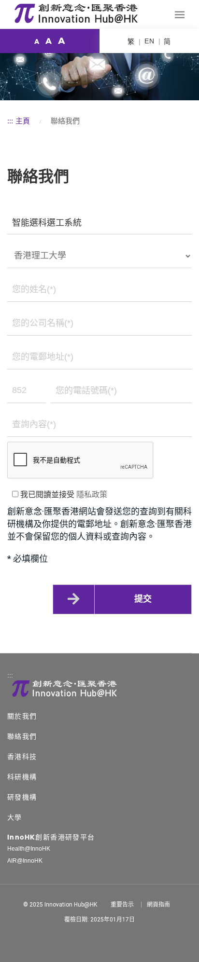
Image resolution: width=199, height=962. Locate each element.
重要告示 (122, 904)
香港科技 (22, 756)
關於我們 (22, 716)
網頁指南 (158, 904)
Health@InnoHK (28, 848)
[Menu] (180, 14)
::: (10, 121)
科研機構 (22, 777)
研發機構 (22, 797)
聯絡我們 (22, 736)
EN (149, 41)
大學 (14, 817)
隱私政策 (91, 494)
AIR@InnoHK (25, 860)
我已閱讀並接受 (62, 494)
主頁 (22, 121)
